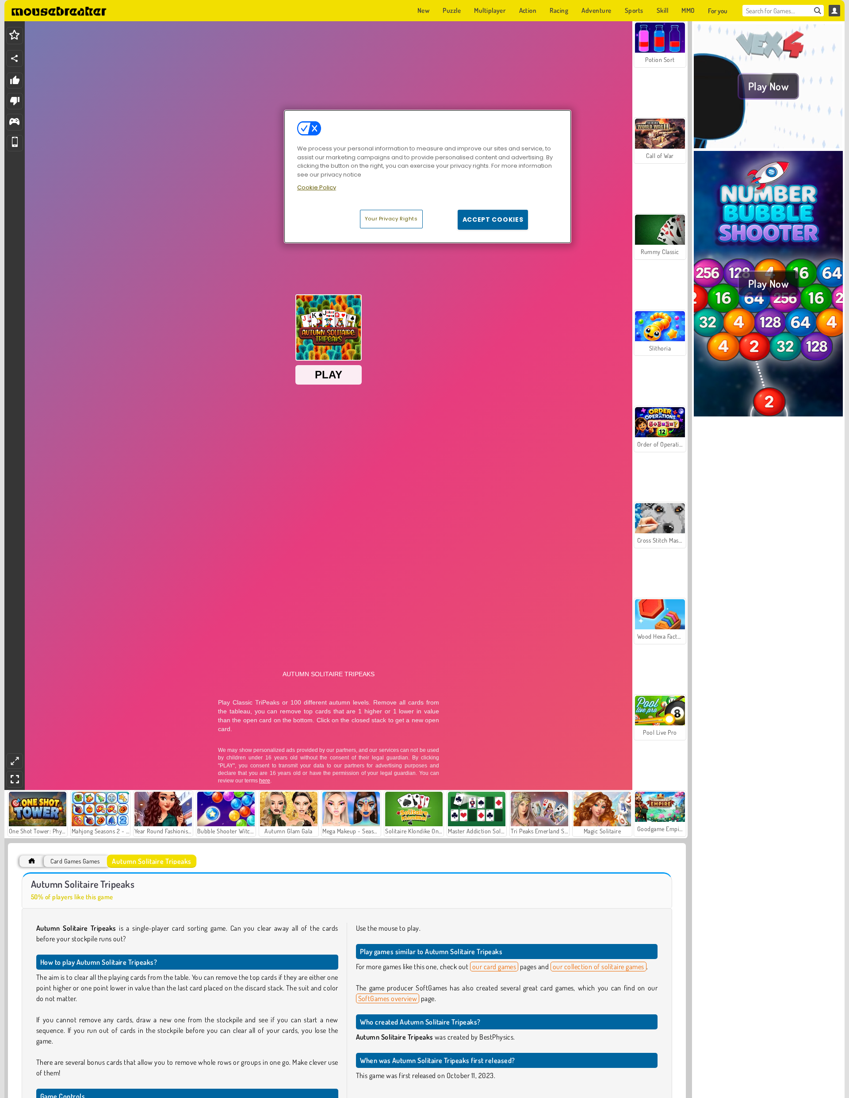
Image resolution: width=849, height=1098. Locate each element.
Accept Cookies (493, 219)
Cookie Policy (316, 187)
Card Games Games (74, 861)
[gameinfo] (14, 122)
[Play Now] (768, 145)
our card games (494, 966)
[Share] (14, 58)
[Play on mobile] (15, 143)
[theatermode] (14, 761)
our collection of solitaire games (598, 966)
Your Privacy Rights (391, 218)
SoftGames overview (387, 998)
